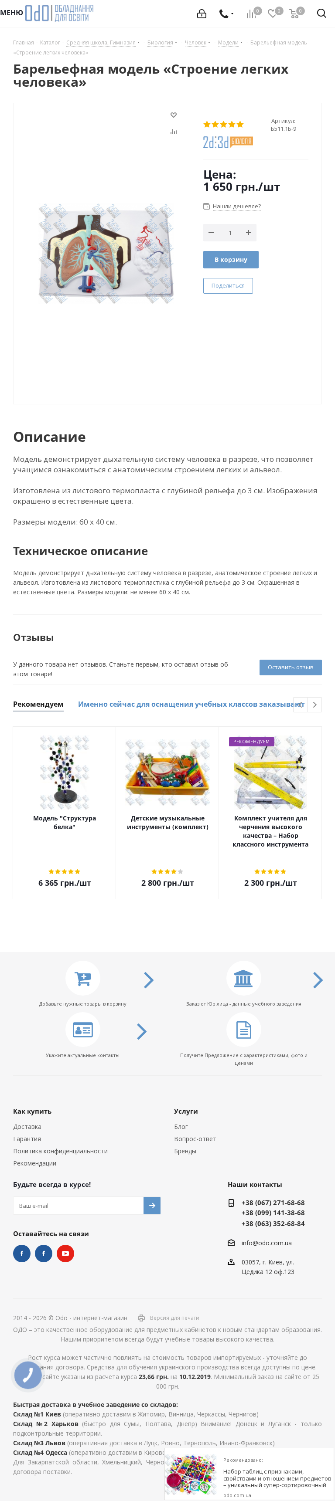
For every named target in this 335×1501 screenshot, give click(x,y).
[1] (207, 124)
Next (315, 705)
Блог (181, 1126)
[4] (232, 124)
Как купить (32, 1111)
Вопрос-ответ (195, 1139)
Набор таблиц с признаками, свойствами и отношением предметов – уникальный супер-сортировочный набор (277, 1481)
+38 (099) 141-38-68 (273, 1212)
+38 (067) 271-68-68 (273, 1202)
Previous (301, 705)
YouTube (65, 1253)
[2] (216, 124)
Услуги (186, 1111)
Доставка (27, 1126)
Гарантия (27, 1139)
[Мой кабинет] (201, 14)
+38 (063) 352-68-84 (273, 1223)
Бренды (185, 1151)
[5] (240, 124)
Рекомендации (34, 1163)
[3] (224, 124)
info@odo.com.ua (267, 1243)
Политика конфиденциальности (60, 1151)
